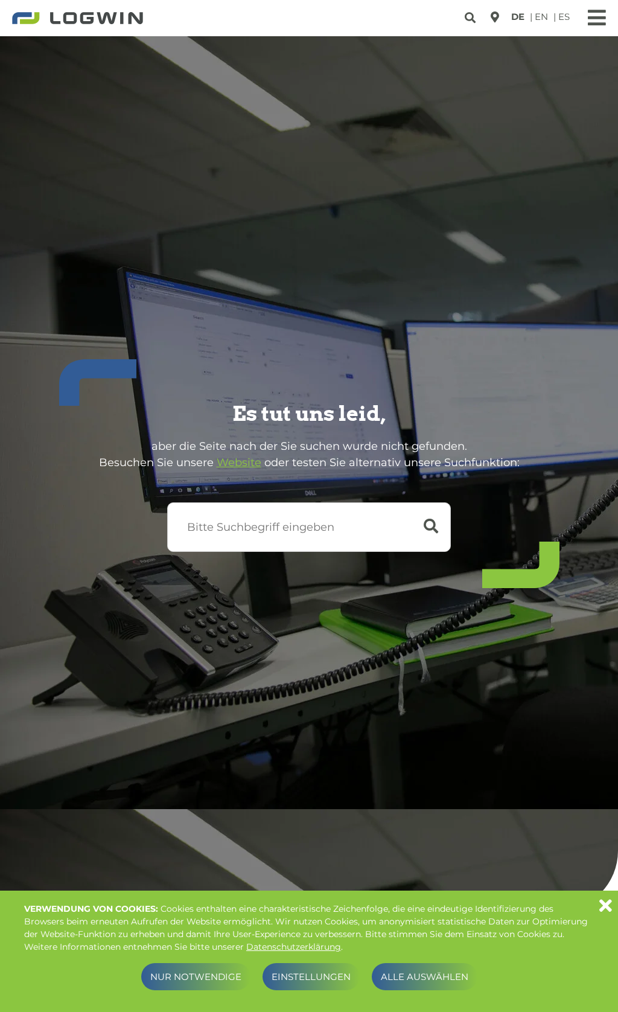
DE (517, 16)
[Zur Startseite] (77, 19)
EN (541, 16)
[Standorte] (495, 16)
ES (564, 16)
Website (239, 462)
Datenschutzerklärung (293, 946)
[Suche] (472, 15)
